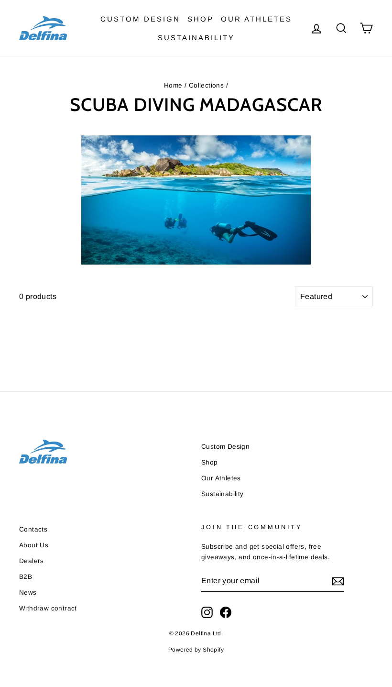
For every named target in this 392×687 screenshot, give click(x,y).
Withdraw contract (48, 608)
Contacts (33, 529)
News (28, 592)
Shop (200, 19)
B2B (25, 576)
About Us (33, 545)
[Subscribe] (338, 581)
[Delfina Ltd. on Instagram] (207, 612)
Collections (206, 85)
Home (173, 85)
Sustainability (196, 37)
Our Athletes (256, 19)
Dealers (31, 561)
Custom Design (140, 19)
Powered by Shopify (196, 649)
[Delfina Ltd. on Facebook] (225, 612)
